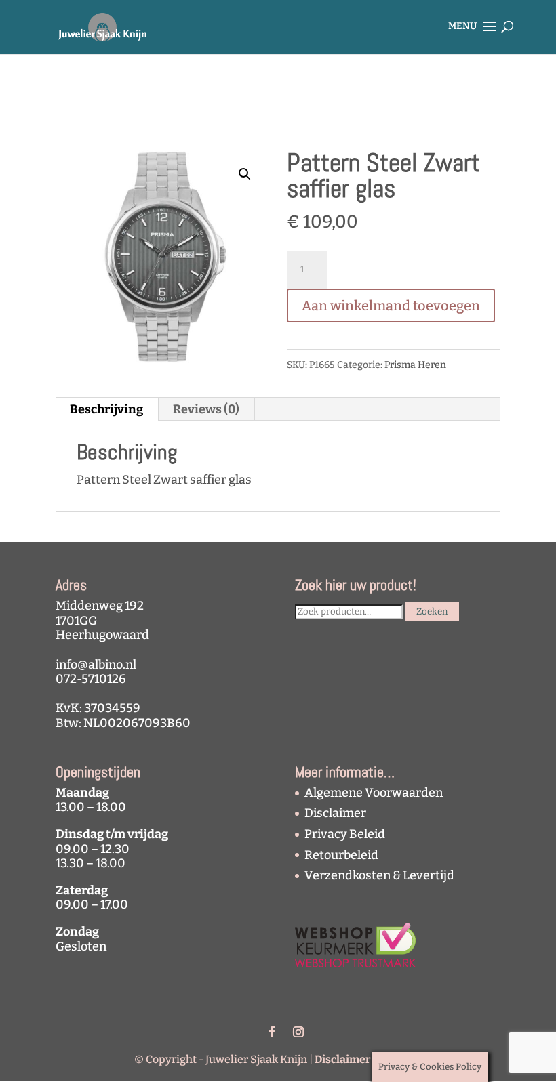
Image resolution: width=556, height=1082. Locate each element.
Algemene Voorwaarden (373, 792)
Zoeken (432, 611)
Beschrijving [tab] (106, 409)
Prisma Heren (415, 365)
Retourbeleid (341, 855)
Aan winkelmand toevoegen (391, 305)
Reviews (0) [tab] (206, 409)
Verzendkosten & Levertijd (379, 875)
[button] (245, 174)
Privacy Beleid (344, 834)
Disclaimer (335, 813)
